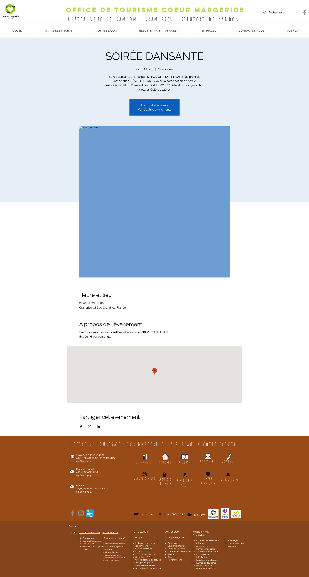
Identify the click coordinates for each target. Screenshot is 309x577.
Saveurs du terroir (176, 546)
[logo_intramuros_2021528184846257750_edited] (90, 513)
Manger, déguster (174, 537)
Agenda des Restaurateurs (175, 558)
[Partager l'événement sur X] (89, 426)
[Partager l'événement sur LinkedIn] (98, 426)
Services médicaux (205, 549)
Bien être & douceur (115, 557)
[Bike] (145, 473)
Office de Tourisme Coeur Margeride (155, 10)
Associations (202, 546)
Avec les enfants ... (114, 555)
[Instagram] (81, 513)
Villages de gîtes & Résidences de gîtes (145, 564)
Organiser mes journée (115, 538)
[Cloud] (160, 513)
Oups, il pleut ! (112, 552)
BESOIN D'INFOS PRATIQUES (200, 533)
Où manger (173, 543)
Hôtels (138, 551)
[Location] (184, 475)
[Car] (136, 513)
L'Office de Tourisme (206, 563)
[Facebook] (304, 12)
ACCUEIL (72, 532)
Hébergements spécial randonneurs (146, 544)
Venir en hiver (112, 560)
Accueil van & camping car (148, 568)
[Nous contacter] (72, 456)
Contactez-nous (236, 543)
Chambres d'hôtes (144, 557)
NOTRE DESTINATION (89, 532)
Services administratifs (207, 551)
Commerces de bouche (179, 551)
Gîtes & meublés (143, 548)
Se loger (139, 537)
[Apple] (164, 474)
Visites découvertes (115, 543)
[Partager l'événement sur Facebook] (81, 426)
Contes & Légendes (92, 541)
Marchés (172, 554)
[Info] (208, 473)
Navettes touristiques (206, 560)
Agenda (232, 546)
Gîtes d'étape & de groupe (148, 560)
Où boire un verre (176, 548)
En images (233, 540)
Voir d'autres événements (154, 109)
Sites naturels (89, 538)
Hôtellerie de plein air (145, 554)
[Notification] (228, 474)
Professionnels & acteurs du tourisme (206, 566)
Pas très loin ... (90, 543)
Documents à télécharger (202, 556)
